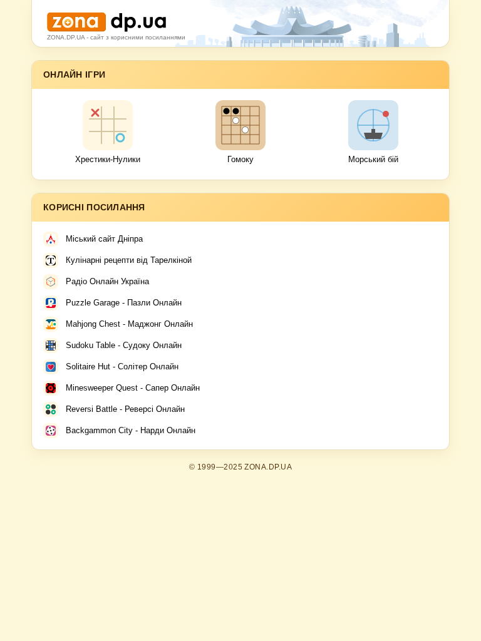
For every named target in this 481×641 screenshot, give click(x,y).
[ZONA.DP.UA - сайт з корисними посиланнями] (106, 17)
